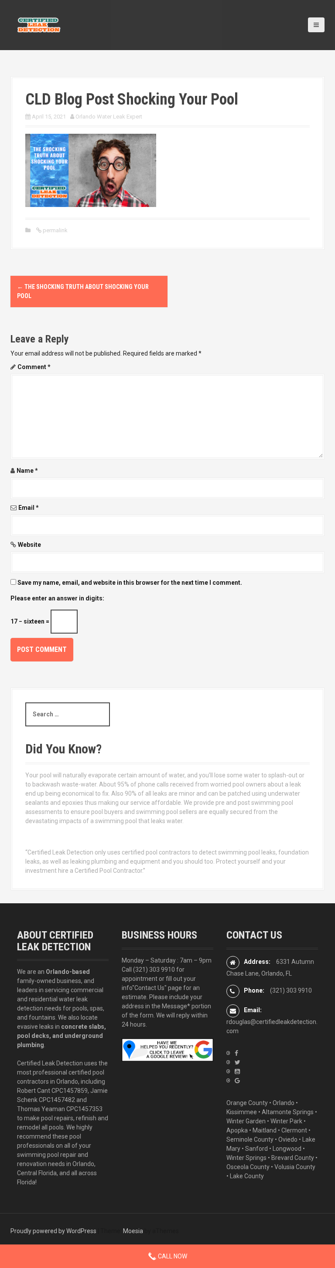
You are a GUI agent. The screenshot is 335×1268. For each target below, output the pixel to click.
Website (29, 544)
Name (27, 470)
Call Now (172, 1256)
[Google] (237, 1080)
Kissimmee (241, 1112)
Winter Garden (246, 1121)
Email (28, 507)
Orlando (283, 1102)
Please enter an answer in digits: (57, 598)
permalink (54, 230)
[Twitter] (237, 1062)
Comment (34, 366)
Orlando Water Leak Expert (108, 116)
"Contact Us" (149, 987)
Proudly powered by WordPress (53, 1230)
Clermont (294, 1130)
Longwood (287, 1148)
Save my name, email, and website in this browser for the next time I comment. (129, 582)
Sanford (256, 1148)
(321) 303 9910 (154, 969)
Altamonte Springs (288, 1112)
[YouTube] (237, 1071)
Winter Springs (246, 1157)
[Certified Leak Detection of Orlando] (39, 24)
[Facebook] (236, 1053)
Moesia (133, 1230)
